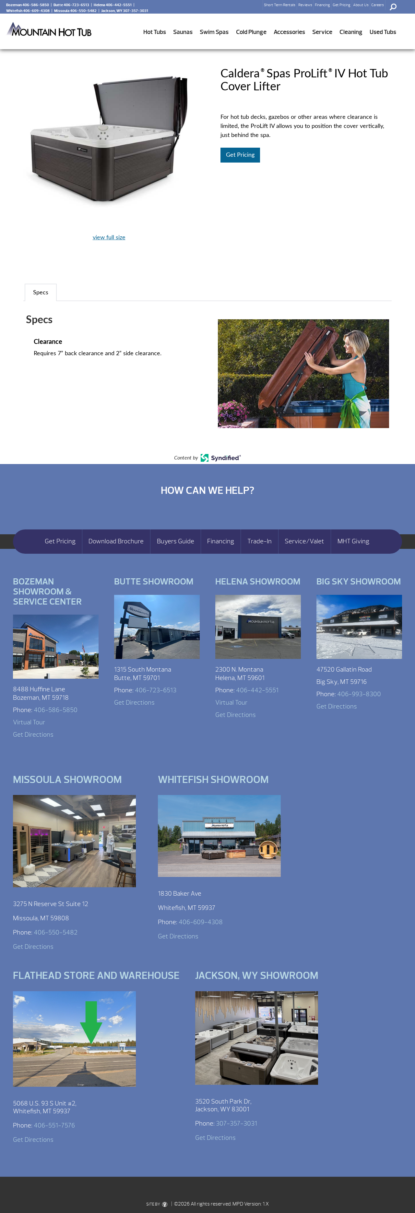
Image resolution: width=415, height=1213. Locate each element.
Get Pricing (341, 4)
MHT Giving (353, 541)
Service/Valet (304, 541)
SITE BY (153, 1204)
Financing (322, 4)
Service (322, 32)
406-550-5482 (55, 932)
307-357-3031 (236, 1123)
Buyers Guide (175, 541)
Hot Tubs (154, 32)
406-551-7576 (54, 1125)
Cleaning (350, 32)
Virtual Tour (29, 722)
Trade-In (259, 541)
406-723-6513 (155, 690)
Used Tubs (383, 32)
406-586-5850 (55, 710)
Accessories (289, 32)
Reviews (305, 4)
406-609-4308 (201, 922)
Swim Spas (214, 32)
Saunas (183, 32)
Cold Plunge (251, 32)
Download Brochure (116, 541)
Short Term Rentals (279, 4)
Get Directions (33, 735)
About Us (361, 4)
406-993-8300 (359, 694)
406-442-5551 (257, 690)
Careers (377, 4)
